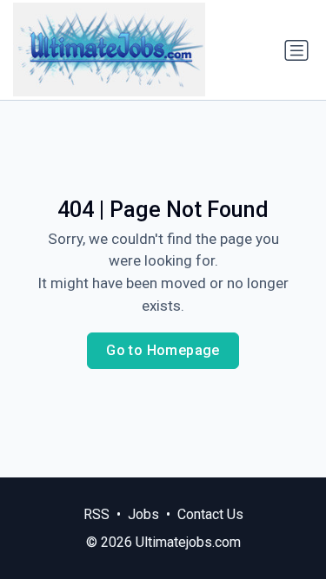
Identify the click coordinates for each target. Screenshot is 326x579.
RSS (96, 514)
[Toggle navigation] (296, 50)
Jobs (143, 514)
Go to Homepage (163, 350)
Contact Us (210, 514)
